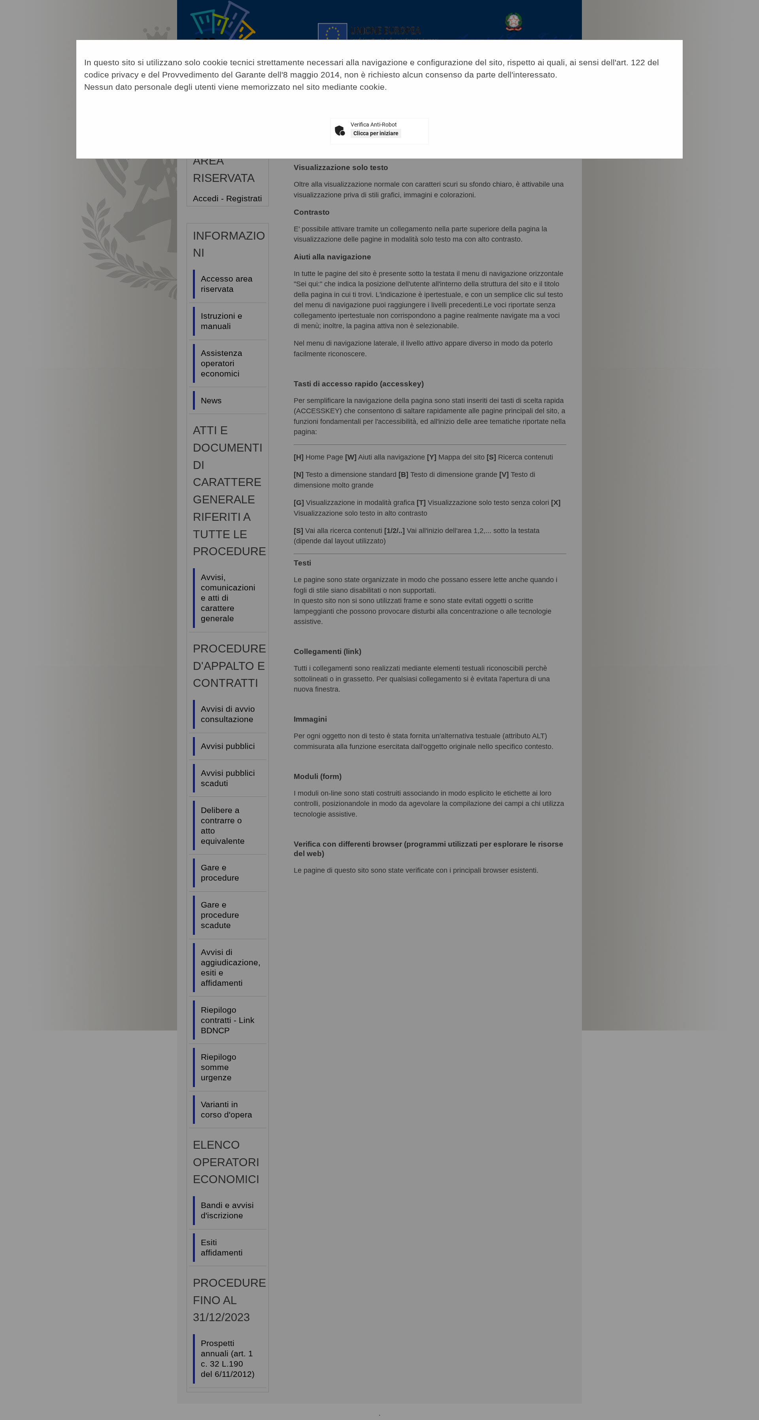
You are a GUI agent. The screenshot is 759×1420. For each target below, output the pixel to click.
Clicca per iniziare (375, 133)
